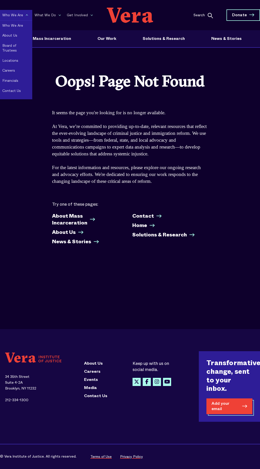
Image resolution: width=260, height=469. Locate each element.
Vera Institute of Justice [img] (130, 15)
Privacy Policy (131, 456)
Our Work (107, 38)
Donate (239, 15)
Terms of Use (101, 456)
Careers (92, 371)
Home (139, 225)
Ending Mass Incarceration (45, 38)
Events (91, 380)
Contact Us (95, 396)
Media (90, 388)
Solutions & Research (164, 38)
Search (199, 14)
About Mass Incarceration (69, 219)
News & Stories (226, 38)
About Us (64, 232)
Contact (143, 216)
